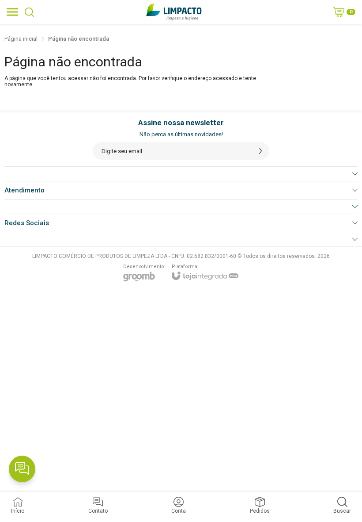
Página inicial (21, 38)
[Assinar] (260, 151)
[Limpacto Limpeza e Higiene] (173, 12)
